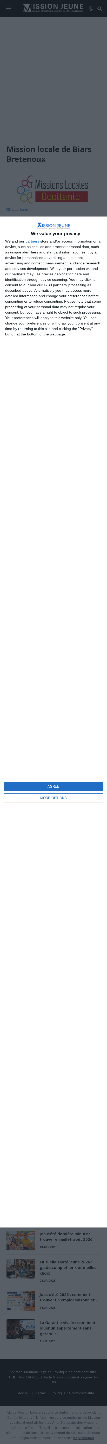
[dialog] (53, 722)
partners (32, 241)
